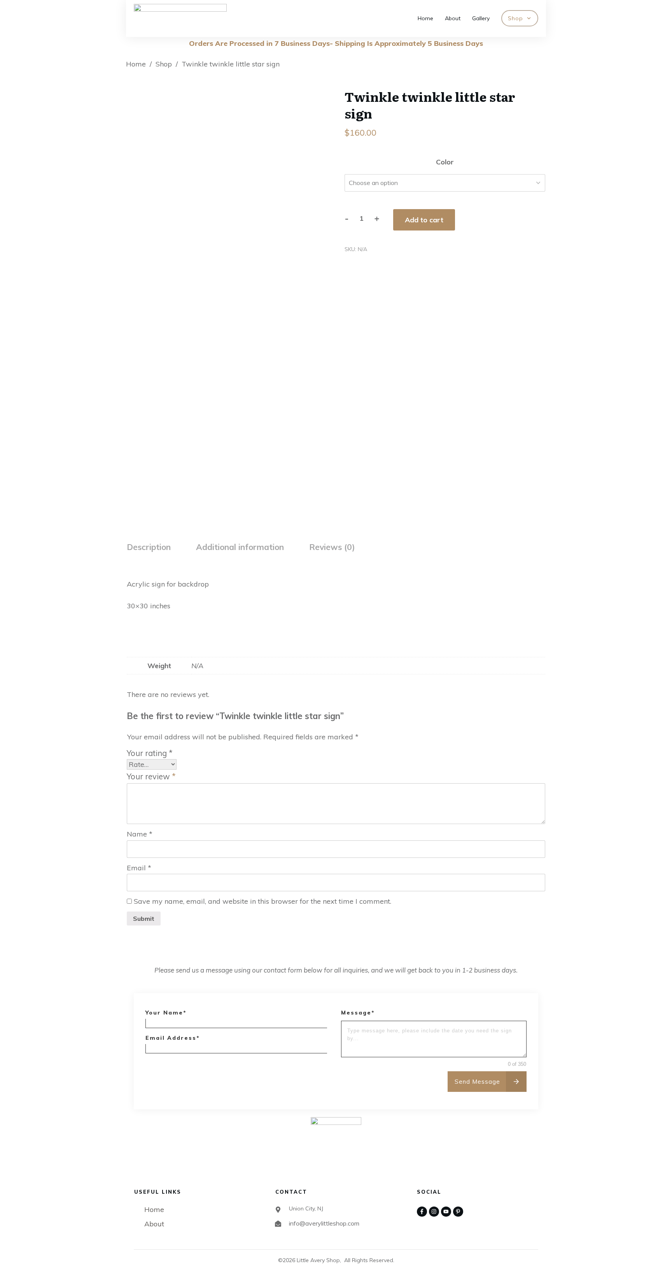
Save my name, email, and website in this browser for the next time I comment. (262, 901)
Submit (143, 918)
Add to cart (424, 219)
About (154, 1223)
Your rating (150, 753)
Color (445, 161)
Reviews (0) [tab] (332, 547)
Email (139, 867)
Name (139, 833)
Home (154, 1209)
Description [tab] (149, 547)
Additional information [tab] (240, 547)
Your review (151, 776)
